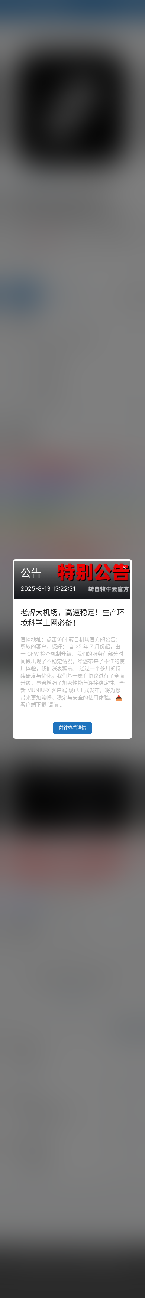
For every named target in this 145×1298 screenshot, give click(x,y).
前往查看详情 (72, 728)
